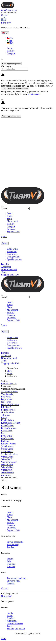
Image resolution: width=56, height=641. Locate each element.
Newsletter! (6, 596)
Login (9, 48)
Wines (4, 243)
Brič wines (6, 396)
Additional (6, 267)
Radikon (5, 441)
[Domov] (7, 7)
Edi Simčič (6, 407)
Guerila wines (7, 412)
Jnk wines (5, 415)
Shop (9, 218)
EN (6, 33)
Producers (11, 229)
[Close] (2, 99)
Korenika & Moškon (10, 423)
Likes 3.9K (6, 22)
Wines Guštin (7, 464)
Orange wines (13, 256)
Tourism (10, 547)
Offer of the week (9, 269)
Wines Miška (7, 467)
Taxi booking (13, 544)
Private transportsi (15, 542)
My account (12, 221)
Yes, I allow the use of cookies (15, 89)
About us (11, 566)
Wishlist (10, 224)
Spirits (4, 236)
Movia (4, 433)
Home (9, 216)
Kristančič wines (8, 428)
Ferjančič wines (8, 409)
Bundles (5, 264)
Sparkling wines (14, 259)
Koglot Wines (7, 420)
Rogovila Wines (8, 443)
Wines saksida (7, 472)
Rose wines (12, 254)
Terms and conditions (16, 578)
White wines (12, 249)
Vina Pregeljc (7, 394)
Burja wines (6, 399)
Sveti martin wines (9, 454)
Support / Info (13, 231)
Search (10, 213)
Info (9, 561)
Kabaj (4, 417)
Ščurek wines (7, 446)
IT (10, 40)
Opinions (11, 564)
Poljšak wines (7, 438)
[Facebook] (3, 20)
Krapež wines (7, 425)
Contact (4, 15)
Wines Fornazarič (9, 462)
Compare (11, 226)
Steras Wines (7, 451)
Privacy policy (13, 580)
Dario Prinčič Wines (10, 404)
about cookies (34, 94)
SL (11, 38)
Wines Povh (6, 470)
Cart (11, 63)
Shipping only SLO (10, 274)
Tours (3, 272)
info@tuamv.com (9, 10)
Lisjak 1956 (6, 430)
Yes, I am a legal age (11, 116)
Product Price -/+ (9, 383)
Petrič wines (6, 436)
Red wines (12, 251)
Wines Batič (6, 459)
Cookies (10, 583)
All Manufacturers (9, 391)
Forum (10, 558)
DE (11, 43)
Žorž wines (6, 475)
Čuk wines (6, 402)
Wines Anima (7, 456)
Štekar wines (7, 449)
